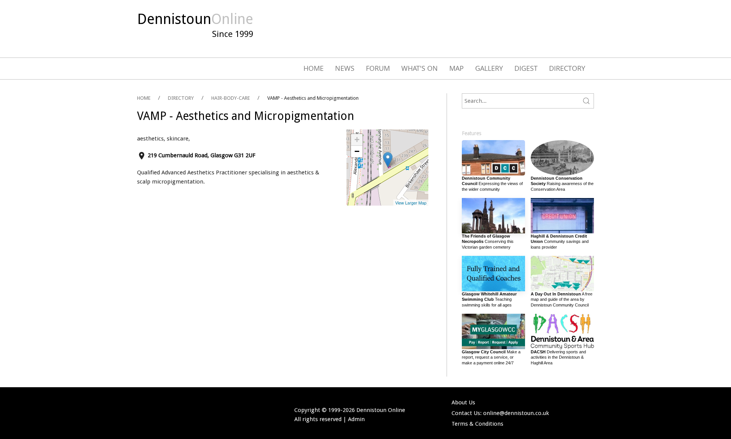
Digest (526, 68)
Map (456, 68)
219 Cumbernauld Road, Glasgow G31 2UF (201, 155)
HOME (143, 98)
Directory (567, 68)
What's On (419, 68)
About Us (463, 402)
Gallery (489, 68)
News (344, 68)
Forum (378, 68)
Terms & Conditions (477, 423)
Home (313, 68)
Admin (356, 419)
